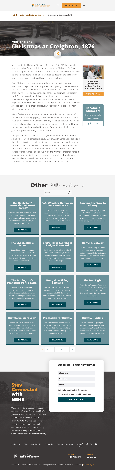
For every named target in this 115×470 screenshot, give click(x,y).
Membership (36, 444)
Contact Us (91, 457)
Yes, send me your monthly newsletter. (76, 394)
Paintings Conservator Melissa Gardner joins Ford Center (93, 85)
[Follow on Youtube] (96, 444)
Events (59, 444)
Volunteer (69, 444)
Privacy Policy (80, 445)
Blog (26, 444)
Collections (16, 444)
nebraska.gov (88, 465)
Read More (22, 230)
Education (49, 444)
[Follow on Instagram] (87, 444)
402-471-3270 (74, 457)
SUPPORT (90, 454)
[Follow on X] (91, 444)
